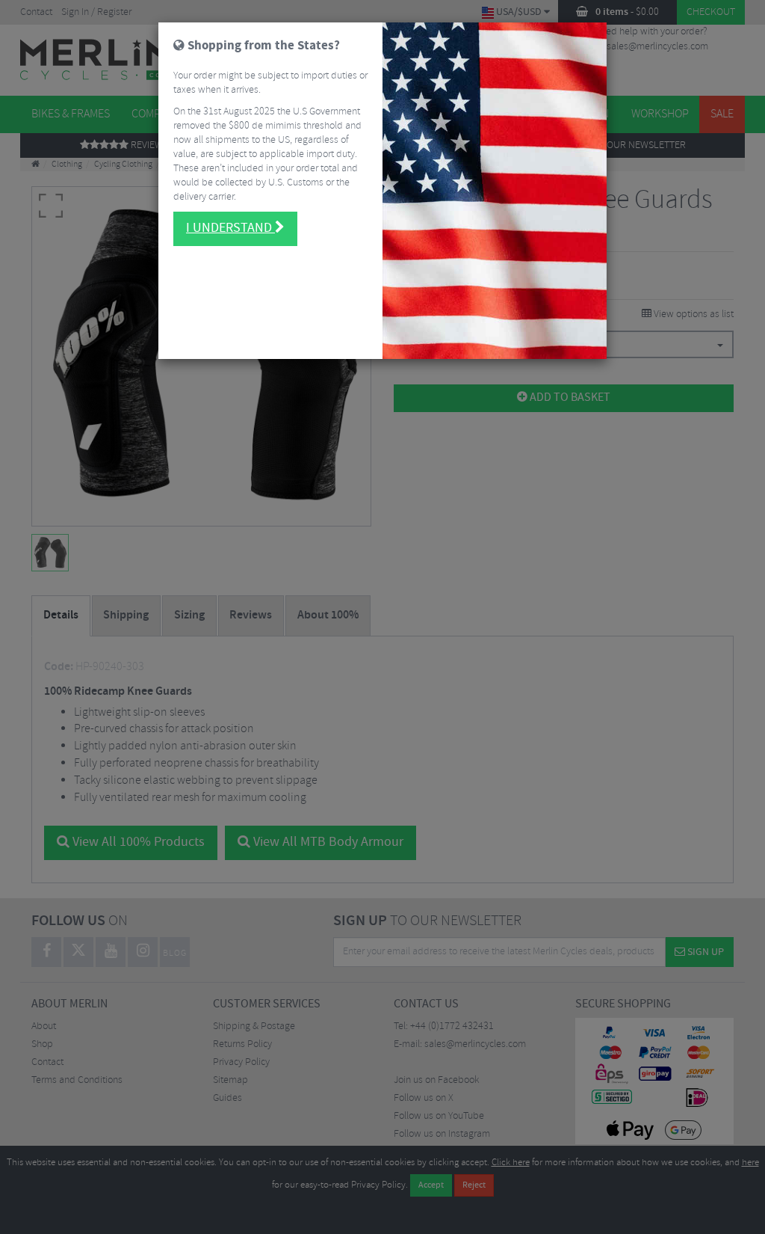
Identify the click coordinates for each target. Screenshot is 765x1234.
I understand (230, 228)
